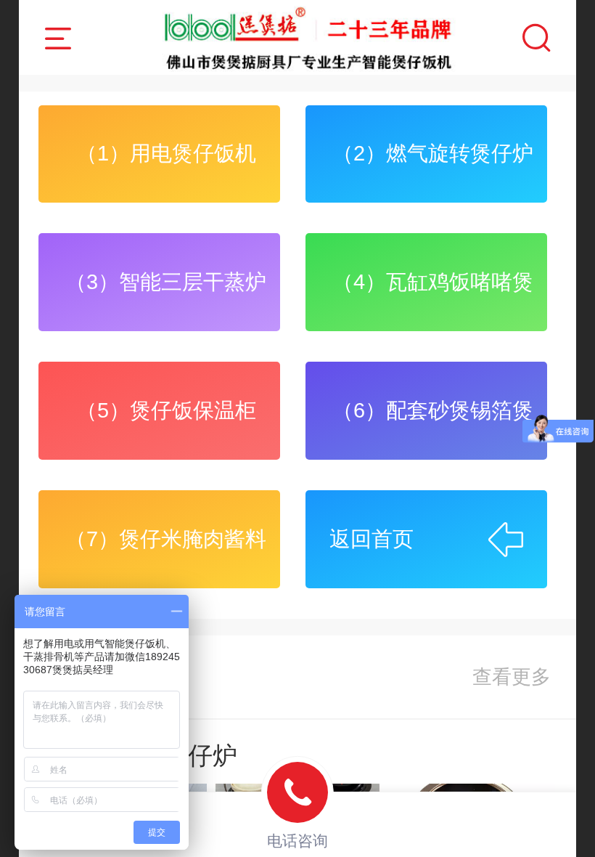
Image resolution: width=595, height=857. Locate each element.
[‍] (511, 677)
